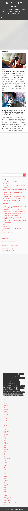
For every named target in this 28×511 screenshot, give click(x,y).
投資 (5, 453)
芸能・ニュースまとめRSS (9, 226)
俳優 (5, 438)
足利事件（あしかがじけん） (11, 219)
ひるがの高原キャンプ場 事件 (10, 182)
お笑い (5, 411)
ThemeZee (20, 509)
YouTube (12, 376)
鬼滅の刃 (6, 491)
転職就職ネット (5, 238)
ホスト (23, 385)
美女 (4, 395)
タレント (6, 425)
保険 (5, 436)
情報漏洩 (6, 389)
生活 (5, 471)
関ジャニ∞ (22, 395)
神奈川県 (23, 391)
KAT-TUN (16, 374)
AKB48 (4, 374)
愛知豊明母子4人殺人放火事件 (11, 215)
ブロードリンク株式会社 (7, 385)
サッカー (6, 420)
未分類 (5, 462)
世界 (5, 433)
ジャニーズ (22, 378)
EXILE (8, 374)
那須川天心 (16, 395)
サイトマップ (6, 183)
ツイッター (5, 379)
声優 (5, 447)
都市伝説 (6, 484)
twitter (8, 376)
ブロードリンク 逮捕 (17, 385)
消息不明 (18, 391)
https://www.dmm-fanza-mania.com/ (11, 245)
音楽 (5, 489)
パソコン (6, 427)
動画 (15, 387)
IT (4, 402)
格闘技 (5, 466)
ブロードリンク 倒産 (16, 381)
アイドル (6, 414)
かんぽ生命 (17, 376)
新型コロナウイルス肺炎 (7, 391)
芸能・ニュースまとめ (8, 225)
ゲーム (5, 418)
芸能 (5, 478)
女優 (23, 387)
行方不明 (7, 395)
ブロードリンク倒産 (7, 383)
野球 (5, 486)
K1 (10, 374)
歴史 (5, 467)
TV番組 (5, 403)
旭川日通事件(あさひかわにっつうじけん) (14, 217)
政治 (5, 455)
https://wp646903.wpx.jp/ (8, 250)
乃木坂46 (11, 387)
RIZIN (4, 376)
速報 (5, 482)
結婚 (16, 393)
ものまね (6, 413)
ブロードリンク (16, 379)
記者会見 (11, 395)
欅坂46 (14, 391)
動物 (5, 440)
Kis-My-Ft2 (21, 374)
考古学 (5, 476)
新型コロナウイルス (8, 458)
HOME (5, 495)
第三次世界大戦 (11, 393)
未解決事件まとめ (7, 203)
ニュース (10, 379)
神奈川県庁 (5, 393)
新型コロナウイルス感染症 (14, 389)
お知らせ (6, 409)
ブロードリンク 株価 (15, 383)
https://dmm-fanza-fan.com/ (8, 248)
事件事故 (6, 434)
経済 (5, 473)
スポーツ (6, 424)
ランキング (6, 431)
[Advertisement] (14, 35)
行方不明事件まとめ (8, 232)
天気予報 (6, 449)
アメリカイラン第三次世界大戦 (9, 378)
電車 (5, 487)
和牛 (18, 387)
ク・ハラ (17, 378)
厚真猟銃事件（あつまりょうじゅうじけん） (14, 209)
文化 (5, 456)
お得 (5, 407)
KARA (13, 374)
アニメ (5, 416)
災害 (5, 469)
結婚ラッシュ (20, 393)
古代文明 (6, 444)
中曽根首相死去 (6, 387)
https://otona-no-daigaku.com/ (9, 241)
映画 (5, 460)
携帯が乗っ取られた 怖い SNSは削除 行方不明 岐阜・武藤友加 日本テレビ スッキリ (13, 113)
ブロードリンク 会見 (7, 381)
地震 (20, 387)
